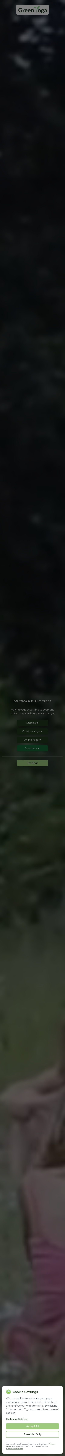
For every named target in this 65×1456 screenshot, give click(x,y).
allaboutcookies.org (14, 1449)
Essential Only (32, 1434)
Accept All (32, 1426)
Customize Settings (17, 1419)
